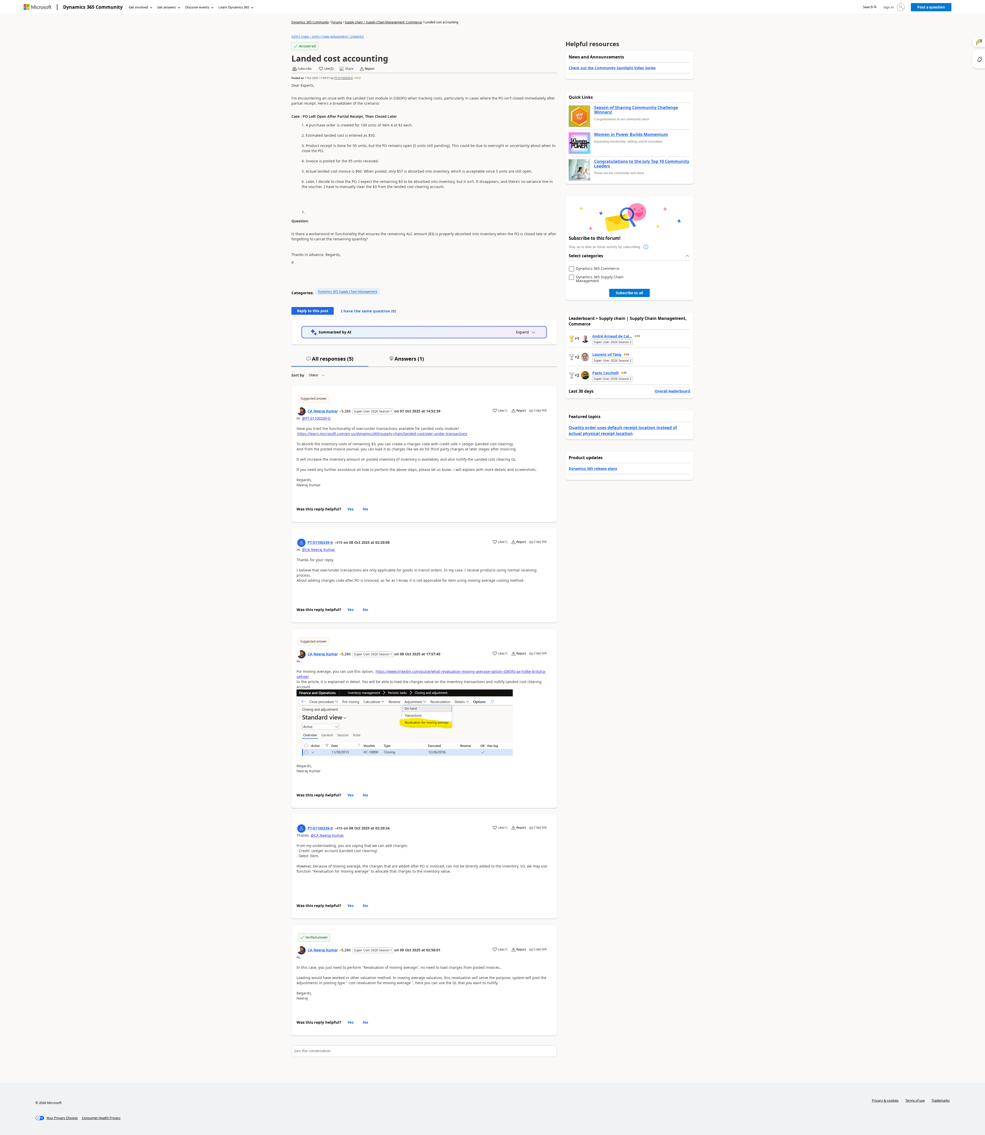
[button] (870, 7)
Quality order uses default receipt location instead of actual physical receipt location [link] (623, 430)
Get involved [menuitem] (138, 7)
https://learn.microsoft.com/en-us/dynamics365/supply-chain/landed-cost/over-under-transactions (382, 433)
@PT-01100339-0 (316, 418)
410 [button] (358, 78)
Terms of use (915, 1100)
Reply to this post (312, 310)
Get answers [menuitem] (166, 7)
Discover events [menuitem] (197, 7)
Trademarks (941, 1100)
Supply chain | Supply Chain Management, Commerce (383, 22)
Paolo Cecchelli (605, 372)
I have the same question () (368, 310)
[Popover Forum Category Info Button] (646, 247)
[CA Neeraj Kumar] (301, 411)
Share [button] (349, 69)
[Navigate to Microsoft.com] (37, 7)
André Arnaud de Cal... (612, 336)
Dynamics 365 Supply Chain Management (347, 291)
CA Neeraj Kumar (323, 411)
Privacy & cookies (885, 1100)
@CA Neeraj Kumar (318, 549)
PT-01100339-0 (343, 78)
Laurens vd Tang (606, 354)
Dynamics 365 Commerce (597, 269)
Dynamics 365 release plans (593, 468)
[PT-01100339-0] (301, 543)
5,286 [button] (346, 411)
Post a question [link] (931, 7)
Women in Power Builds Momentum (631, 134)
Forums (336, 22)
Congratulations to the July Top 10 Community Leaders (641, 163)
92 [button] (638, 336)
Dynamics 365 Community (93, 7)
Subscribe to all (629, 292)
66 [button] (627, 354)
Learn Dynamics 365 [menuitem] (234, 7)
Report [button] (369, 69)
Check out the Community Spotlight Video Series (612, 67)
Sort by (297, 375)
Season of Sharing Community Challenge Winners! (636, 109)
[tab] (329, 361)
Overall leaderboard (672, 391)
